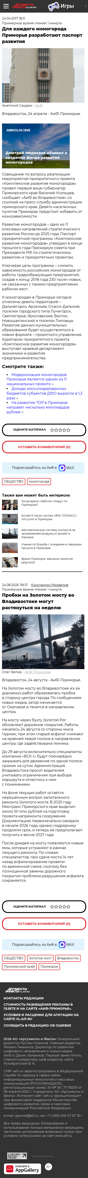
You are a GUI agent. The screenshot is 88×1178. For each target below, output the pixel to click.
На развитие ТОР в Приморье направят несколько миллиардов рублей (38, 407)
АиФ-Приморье (38, 672)
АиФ (39, 105)
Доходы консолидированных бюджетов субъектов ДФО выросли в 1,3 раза (44, 393)
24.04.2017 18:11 (13, 18)
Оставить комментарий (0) (44, 447)
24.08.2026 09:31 (15, 585)
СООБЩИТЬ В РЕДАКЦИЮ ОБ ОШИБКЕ (37, 1025)
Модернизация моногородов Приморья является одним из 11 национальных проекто (37, 379)
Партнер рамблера (42, 1156)
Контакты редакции (24, 998)
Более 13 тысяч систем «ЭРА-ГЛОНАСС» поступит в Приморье (49, 517)
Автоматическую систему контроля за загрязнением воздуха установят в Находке (48, 533)
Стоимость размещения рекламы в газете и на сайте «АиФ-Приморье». (38, 1007)
